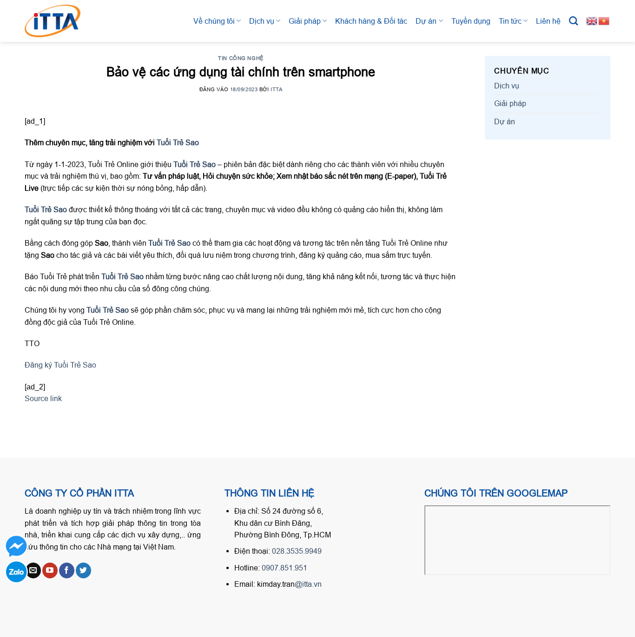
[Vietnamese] (604, 20)
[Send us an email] (33, 570)
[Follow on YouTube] (50, 570)
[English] (592, 20)
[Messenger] (16, 546)
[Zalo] (16, 571)
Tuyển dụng (470, 21)
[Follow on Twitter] (83, 570)
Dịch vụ (261, 21)
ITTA (276, 89)
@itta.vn (308, 584)
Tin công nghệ (240, 58)
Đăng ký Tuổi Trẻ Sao (60, 365)
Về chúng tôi (214, 21)
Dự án (426, 21)
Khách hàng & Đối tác (371, 21)
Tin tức (510, 21)
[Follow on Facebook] (66, 570)
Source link (43, 398)
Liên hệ (548, 21)
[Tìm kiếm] (573, 21)
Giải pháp (305, 21)
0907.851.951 (284, 567)
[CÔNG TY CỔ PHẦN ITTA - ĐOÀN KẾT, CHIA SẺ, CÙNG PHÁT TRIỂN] (62, 21)
